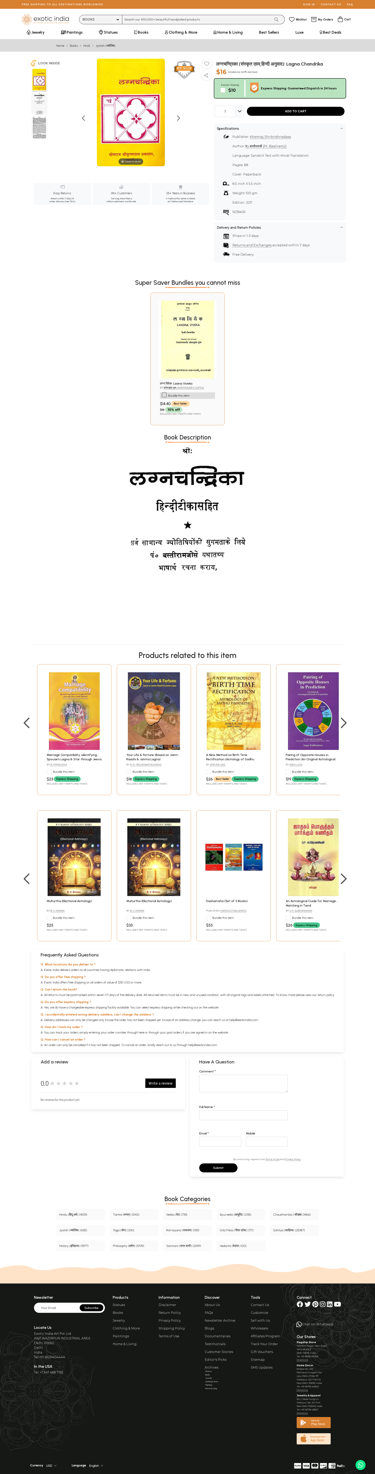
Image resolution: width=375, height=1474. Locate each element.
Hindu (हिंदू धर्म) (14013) (73, 1214)
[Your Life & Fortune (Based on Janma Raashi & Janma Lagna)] (154, 749)
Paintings (121, 1336)
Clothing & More (126, 1328)
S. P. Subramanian (300, 910)
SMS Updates (261, 1367)
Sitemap (258, 1360)
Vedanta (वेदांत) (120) (233, 1246)
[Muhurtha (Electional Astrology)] (74, 895)
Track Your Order (264, 1344)
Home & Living (125, 1344)
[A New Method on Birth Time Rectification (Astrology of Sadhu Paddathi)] (233, 749)
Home (60, 46)
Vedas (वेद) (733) (176, 1214)
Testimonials (215, 1344)
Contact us (331, 4)
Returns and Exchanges (251, 245)
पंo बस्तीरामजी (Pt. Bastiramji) (266, 146)
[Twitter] (307, 1305)
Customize (259, 1313)
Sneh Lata (295, 764)
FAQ (350, 4)
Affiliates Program (265, 1336)
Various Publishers (233, 910)
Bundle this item (179, 395)
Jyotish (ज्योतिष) (105, 46)
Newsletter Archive (220, 1320)
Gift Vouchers (262, 1352)
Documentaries (217, 1336)
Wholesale (259, 1328)
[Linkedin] (329, 1305)
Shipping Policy (172, 1328)
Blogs (209, 1328)
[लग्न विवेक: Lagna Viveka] (187, 377)
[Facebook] (300, 1305)
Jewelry (119, 1320)
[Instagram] (322, 1305)
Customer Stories (219, 1352)
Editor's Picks (215, 1360)
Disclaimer (167, 1305)
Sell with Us (260, 1320)
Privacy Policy (293, 1159)
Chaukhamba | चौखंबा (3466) (292, 1214)
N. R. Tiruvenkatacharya (145, 764)
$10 (232, 90)
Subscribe (91, 1308)
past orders (174, 1032)
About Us (212, 1305)
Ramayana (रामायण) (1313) (182, 1230)
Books (74, 46)
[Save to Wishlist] (206, 65)
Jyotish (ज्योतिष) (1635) (73, 1230)
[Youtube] (337, 1305)
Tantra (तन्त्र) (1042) (126, 1214)
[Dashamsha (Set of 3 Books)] (233, 895)
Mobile (250, 1133)
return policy (326, 995)
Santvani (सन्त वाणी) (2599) (183, 1246)
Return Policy (170, 1313)
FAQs (209, 1313)
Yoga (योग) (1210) (123, 1230)
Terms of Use (272, 1159)
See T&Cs (70, 201)
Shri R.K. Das (217, 764)
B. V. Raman (57, 910)
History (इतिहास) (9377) (73, 1246)
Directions (302, 1359)
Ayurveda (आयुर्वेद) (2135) (235, 1214)
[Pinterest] (315, 1305)
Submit (218, 1168)
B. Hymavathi (58, 764)
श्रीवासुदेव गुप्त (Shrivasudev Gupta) (184, 387)
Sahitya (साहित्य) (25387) (289, 1230)
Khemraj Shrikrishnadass (270, 137)
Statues (119, 1305)
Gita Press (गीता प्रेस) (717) (237, 1230)
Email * (204, 1133)
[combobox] (196, 19)
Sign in (309, 4)
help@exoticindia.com (243, 1020)
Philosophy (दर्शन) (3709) (128, 1246)
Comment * (207, 1071)
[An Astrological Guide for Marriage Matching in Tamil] (313, 895)
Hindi (86, 46)
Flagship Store (306, 1342)
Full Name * (207, 1107)
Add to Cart (295, 111)
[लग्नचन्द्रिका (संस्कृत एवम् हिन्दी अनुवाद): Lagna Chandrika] (39, 80)
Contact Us (260, 1305)
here (141, 1032)
